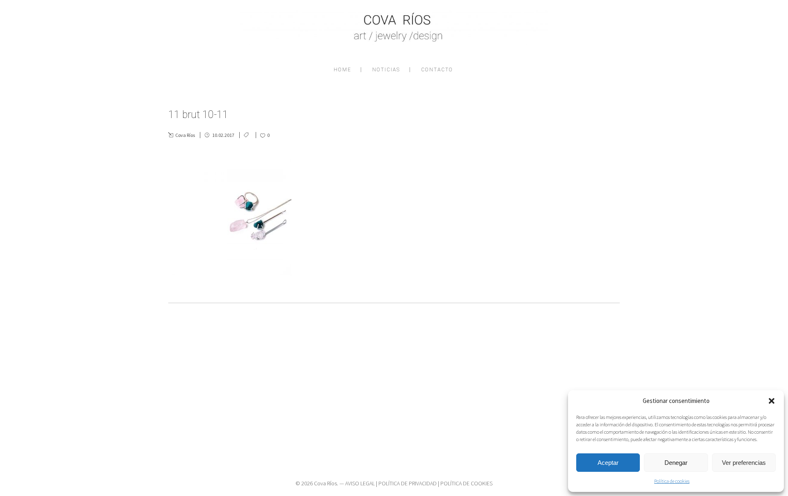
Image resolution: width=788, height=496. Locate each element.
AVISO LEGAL (360, 483)
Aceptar (608, 462)
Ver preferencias (744, 462)
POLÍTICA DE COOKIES (466, 483)
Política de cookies (672, 481)
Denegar (675, 462)
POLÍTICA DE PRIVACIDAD (407, 483)
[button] (771, 401)
